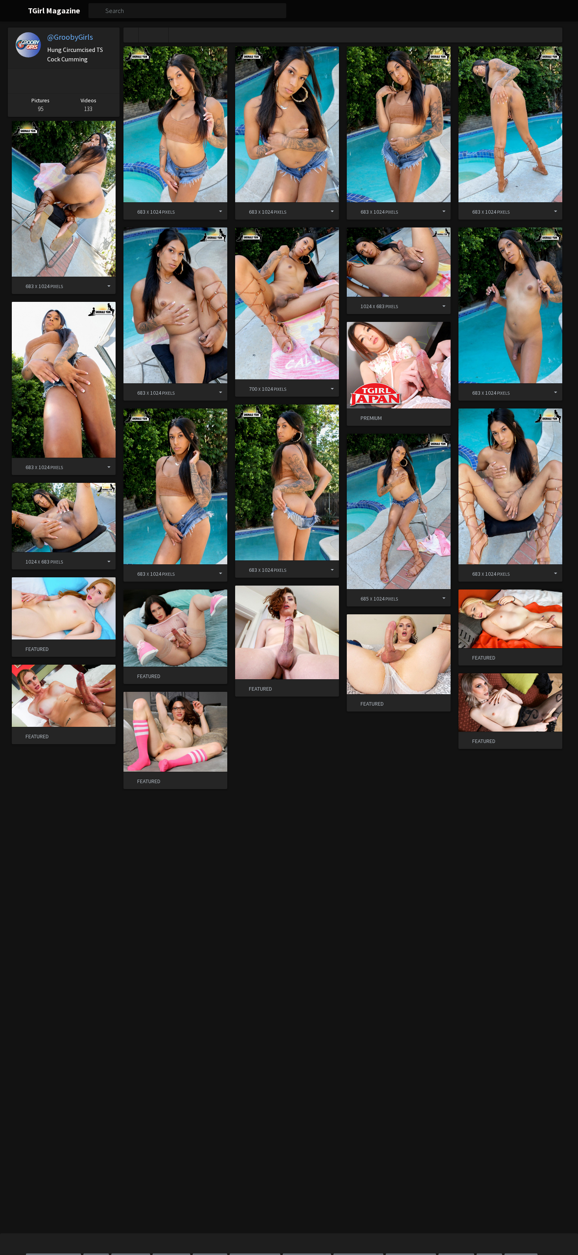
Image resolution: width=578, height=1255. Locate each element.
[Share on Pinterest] (18, 81)
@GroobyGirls (70, 37)
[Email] (108, 81)
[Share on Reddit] (85, 81)
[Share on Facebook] (39, 81)
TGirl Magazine (54, 10)
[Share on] (215, 211)
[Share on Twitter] (62, 81)
